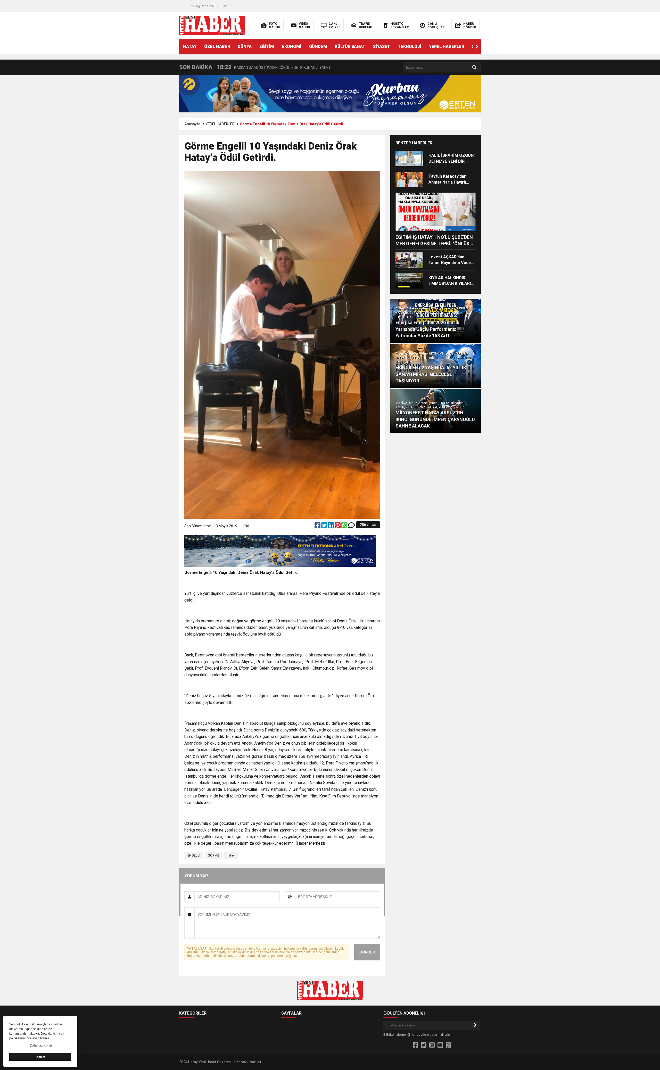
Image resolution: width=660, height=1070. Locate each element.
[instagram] (432, 1045)
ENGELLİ (193, 855)
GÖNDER (367, 952)
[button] (477, 46)
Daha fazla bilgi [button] (41, 1045)
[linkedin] (331, 526)
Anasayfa (192, 124)
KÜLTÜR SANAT (350, 46)
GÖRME (213, 855)
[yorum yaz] (351, 526)
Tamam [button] (40, 1056)
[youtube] (440, 1045)
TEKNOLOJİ (409, 46)
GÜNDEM (318, 46)
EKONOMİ (291, 46)
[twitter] (324, 526)
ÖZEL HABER (217, 46)
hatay (231, 855)
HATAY (189, 46)
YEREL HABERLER (446, 46)
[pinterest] (338, 526)
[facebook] (318, 526)
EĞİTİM (266, 46)
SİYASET (381, 46)
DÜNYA (245, 46)
